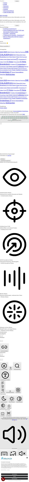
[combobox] (14, 119)
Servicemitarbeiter (4, 70)
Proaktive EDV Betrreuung (22, 68)
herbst (5, 59)
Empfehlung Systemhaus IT (9, 28)
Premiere (16, 68)
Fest (8, 57)
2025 (5, 52)
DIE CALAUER (3, 15)
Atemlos (13, 52)
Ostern (1, 68)
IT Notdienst (12, 64)
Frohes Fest (19, 57)
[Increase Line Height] (1, 354)
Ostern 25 (5, 68)
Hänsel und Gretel (11, 59)
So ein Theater (12, 70)
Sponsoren (5, 6)
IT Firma (10, 62)
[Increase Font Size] (1, 336)
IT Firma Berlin (16, 61)
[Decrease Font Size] (1, 341)
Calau (16, 52)
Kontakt (5, 4)
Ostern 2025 (10, 68)
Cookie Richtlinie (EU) (8, 12)
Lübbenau (21, 66)
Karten (11, 66)
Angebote (5, 9)
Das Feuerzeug (21, 52)
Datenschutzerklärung (8, 10)
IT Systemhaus (20, 64)
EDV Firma (16, 55)
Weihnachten (10, 74)
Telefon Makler (3, 108)
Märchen (26, 66)
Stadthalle (18, 70)
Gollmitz (2, 59)
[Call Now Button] (3, 479)
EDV (11, 55)
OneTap (9, 155)
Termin (13, 72)
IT (17, 59)
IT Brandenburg (21, 59)
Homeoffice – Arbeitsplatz (9, 33)
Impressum (5, 7)
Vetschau (2, 74)
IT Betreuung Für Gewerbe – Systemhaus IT (13, 35)
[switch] (6, 195)
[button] (1, 123)
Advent (9, 52)
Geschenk (24, 57)
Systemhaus (24, 70)
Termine (5, 2)
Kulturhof (15, 66)
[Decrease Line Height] (1, 359)
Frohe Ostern (12, 57)
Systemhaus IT (5, 72)
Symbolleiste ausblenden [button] (5, 160)
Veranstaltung (19, 72)
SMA (23, 114)
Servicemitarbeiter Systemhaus (20, 111)
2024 (1, 52)
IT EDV (4, 61)
